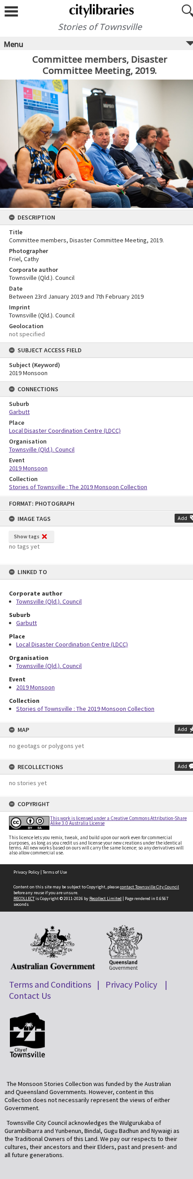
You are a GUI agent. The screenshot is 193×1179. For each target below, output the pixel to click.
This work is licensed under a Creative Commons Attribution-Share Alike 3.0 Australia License (118, 820)
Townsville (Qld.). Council (49, 601)
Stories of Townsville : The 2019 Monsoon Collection (85, 709)
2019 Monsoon (35, 687)
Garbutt (26, 623)
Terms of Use (55, 872)
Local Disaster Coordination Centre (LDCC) (72, 644)
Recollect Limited (105, 898)
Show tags (26, 536)
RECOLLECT (24, 898)
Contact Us (30, 995)
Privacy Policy (26, 872)
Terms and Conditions (50, 984)
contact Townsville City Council (149, 887)
